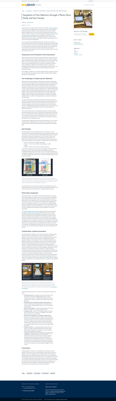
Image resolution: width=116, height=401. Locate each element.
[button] (84, 19)
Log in (92, 5)
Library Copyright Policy (50, 394)
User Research (45, 373)
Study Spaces (37, 373)
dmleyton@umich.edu (78, 44)
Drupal (50, 399)
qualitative (52, 373)
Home (23, 10)
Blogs (38, 5)
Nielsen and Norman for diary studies (31, 212)
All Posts (86, 5)
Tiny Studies (28, 10)
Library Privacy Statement (51, 386)
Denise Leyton (30, 22)
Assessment (29, 373)
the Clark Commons (53, 27)
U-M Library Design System (61, 399)
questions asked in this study (30, 211)
